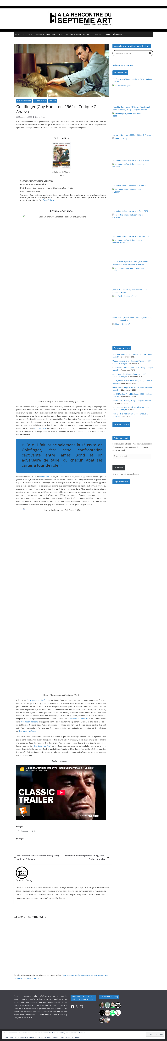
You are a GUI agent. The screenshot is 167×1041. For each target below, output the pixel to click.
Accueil (18, 34)
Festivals (86, 34)
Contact (108, 34)
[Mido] (113, 1005)
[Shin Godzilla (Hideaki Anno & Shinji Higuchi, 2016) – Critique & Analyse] (128, 332)
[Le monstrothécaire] (118, 1012)
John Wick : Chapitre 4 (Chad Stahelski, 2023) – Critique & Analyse (130, 291)
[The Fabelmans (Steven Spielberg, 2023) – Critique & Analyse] (128, 93)
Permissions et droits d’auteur (52, 1014)
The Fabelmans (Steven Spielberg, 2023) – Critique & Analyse (132, 80)
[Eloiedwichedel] (102, 1020)
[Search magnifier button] (150, 53)
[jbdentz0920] (113, 1012)
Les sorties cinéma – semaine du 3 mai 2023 (130, 211)
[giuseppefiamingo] (102, 1005)
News (61, 34)
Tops (54, 34)
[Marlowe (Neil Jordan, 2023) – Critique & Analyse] (128, 146)
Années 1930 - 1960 (40, 101)
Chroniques (39, 34)
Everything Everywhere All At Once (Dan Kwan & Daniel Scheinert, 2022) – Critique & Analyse (131, 108)
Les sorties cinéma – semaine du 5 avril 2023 (130, 186)
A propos (98, 34)
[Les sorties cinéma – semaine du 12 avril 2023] (128, 248)
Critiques (26, 34)
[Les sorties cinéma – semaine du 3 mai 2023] (128, 223)
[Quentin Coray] (118, 1005)
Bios (48, 34)
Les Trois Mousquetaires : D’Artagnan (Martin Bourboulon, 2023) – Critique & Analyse (130, 263)
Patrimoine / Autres (24, 101)
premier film (44, 476)
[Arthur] (107, 1012)
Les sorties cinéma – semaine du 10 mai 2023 (130, 160)
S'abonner (119, 467)
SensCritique (49, 200)
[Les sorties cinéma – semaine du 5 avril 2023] (128, 197)
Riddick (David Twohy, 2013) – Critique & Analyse (131, 400)
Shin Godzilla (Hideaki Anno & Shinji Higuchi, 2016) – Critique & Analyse (132, 318)
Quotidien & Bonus (73, 34)
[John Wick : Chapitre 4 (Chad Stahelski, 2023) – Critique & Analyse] (128, 304)
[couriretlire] (107, 1020)
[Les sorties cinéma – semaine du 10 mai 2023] (128, 172)
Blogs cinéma (118, 34)
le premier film (40, 428)
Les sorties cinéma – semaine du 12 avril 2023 (130, 236)
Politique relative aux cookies (70, 1037)
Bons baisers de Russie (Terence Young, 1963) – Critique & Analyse (38, 857)
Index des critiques (122, 64)
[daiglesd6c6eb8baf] (107, 1005)
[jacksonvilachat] (102, 1012)
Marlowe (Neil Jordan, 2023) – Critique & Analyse (131, 135)
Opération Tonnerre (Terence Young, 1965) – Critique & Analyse (85, 857)
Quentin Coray (40, 117)
